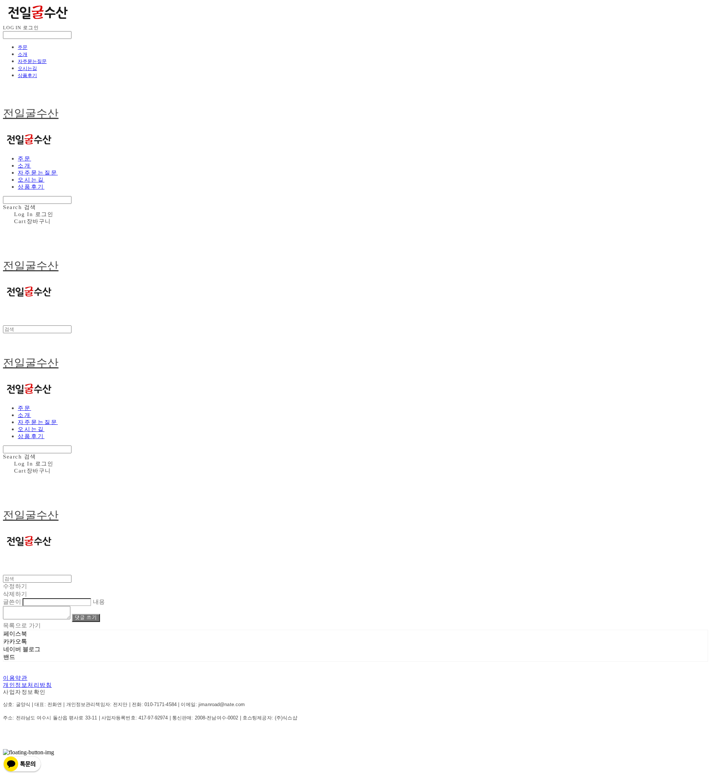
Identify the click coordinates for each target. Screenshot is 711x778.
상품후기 (27, 75)
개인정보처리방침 (27, 685)
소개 (22, 54)
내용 (99, 602)
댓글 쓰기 (86, 617)
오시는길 (27, 68)
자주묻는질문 (32, 61)
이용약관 (15, 678)
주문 (22, 47)
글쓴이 (12, 602)
